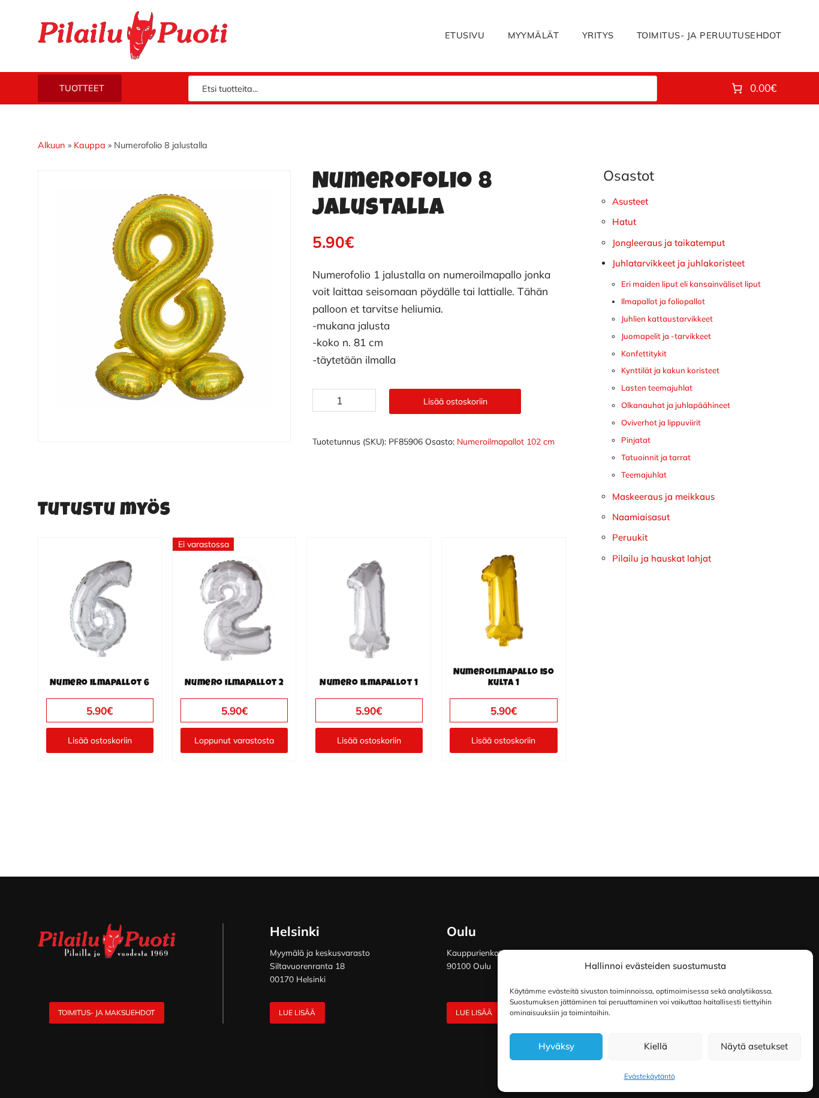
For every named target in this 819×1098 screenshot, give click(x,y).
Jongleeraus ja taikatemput (668, 242)
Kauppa (90, 145)
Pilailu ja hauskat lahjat (661, 558)
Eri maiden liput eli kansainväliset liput (691, 284)
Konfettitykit (644, 353)
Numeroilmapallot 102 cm (506, 441)
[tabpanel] (164, 297)
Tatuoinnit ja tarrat (656, 457)
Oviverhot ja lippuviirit (661, 422)
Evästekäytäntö (649, 1076)
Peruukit (630, 537)
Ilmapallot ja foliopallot (663, 301)
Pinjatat (636, 440)
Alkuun (51, 145)
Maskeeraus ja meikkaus (663, 496)
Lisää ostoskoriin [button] (100, 740)
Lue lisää (297, 1012)
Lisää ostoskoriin (455, 401)
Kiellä (655, 1046)
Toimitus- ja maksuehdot (106, 1012)
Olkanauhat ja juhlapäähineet (675, 405)
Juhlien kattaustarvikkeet (667, 318)
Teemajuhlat (644, 474)
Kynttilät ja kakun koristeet (670, 370)
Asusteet (630, 201)
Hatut (624, 221)
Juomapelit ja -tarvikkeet (666, 336)
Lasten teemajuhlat (656, 387)
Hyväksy (556, 1046)
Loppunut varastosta (234, 740)
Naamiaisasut (641, 517)
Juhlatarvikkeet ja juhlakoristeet (678, 263)
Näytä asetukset (754, 1046)
